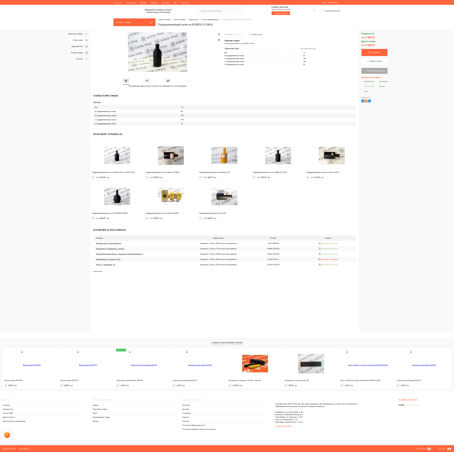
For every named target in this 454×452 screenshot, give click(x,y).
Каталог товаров (123, 22)
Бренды (143, 3)
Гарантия (186, 417)
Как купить (186, 405)
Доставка (165, 3)
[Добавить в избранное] (219, 34)
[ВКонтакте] (362, 101)
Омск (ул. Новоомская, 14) (105, 265)
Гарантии (154, 3)
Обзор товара (78, 40)
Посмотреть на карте (283, 426)
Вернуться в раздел (75, 34)
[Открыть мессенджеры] (7, 435)
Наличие (79, 59)
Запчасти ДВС (8, 413)
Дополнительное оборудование (14, 421)
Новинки (96, 405)
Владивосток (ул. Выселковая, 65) (108, 243)
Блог (175, 3)
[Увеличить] (157, 52)
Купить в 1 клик (376, 61)
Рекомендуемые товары (101, 417)
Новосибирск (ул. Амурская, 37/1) (108, 259)
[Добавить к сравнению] (219, 40)
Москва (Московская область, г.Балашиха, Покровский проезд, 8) (119, 254)
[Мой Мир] (369, 101)
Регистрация (333, 2)
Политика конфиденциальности (194, 425)
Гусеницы (6, 405)
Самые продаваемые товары (227, 343)
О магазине (187, 413)
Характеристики (77, 46)
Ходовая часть (8, 409)
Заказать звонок (281, 13)
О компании (131, 3)
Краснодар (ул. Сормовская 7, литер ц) (110, 249)
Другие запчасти (9, 417)
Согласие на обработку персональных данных (199, 429)
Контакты (184, 3)
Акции (95, 413)
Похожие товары (77, 53)
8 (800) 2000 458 (280, 7)
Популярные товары (100, 409)
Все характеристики (308, 48)
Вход (325, 2)
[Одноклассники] (366, 101)
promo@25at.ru (412, 405)
